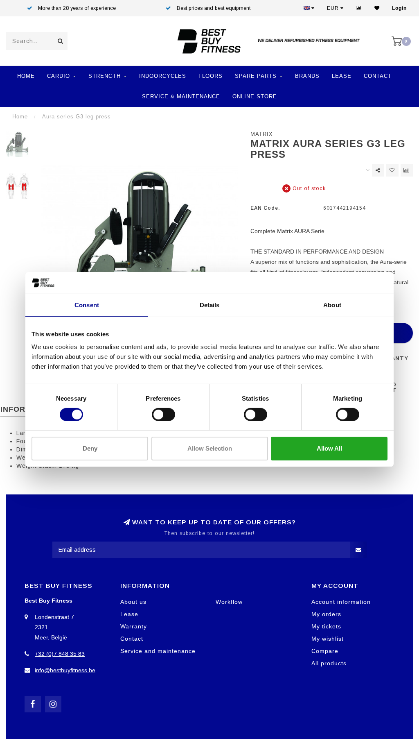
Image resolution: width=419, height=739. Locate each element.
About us (133, 601)
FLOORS (210, 76)
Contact (378, 76)
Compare (324, 651)
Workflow (229, 601)
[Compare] (359, 8)
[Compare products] (407, 170)
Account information (341, 601)
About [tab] (332, 304)
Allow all (329, 448)
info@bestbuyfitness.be (65, 670)
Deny (90, 448)
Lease (341, 76)
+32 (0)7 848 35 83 (60, 654)
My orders (326, 614)
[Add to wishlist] (392, 170)
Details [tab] (210, 304)
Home (26, 76)
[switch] (163, 414)
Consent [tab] (86, 304)
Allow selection (209, 448)
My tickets (326, 626)
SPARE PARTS (256, 76)
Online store (254, 96)
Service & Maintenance (181, 96)
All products (329, 663)
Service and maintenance (158, 651)
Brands (307, 76)
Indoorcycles (162, 76)
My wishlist (327, 638)
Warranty (133, 626)
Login (399, 8)
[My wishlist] (377, 8)
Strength (104, 76)
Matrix (261, 134)
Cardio (58, 76)
